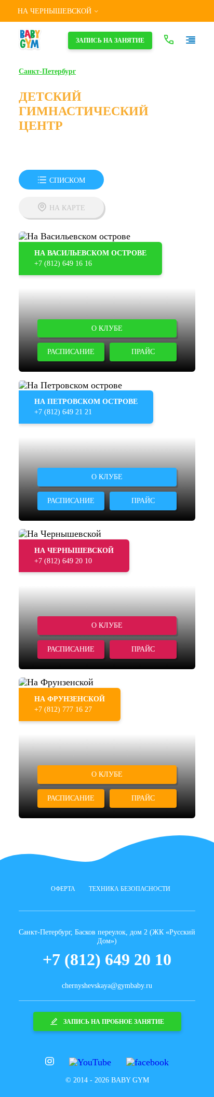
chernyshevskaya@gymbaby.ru (107, 986)
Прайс (143, 352)
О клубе (107, 328)
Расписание (71, 352)
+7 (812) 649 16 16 (63, 263)
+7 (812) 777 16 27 (63, 709)
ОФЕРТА (63, 888)
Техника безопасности (129, 888)
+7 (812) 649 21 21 (63, 412)
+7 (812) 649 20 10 (63, 561)
